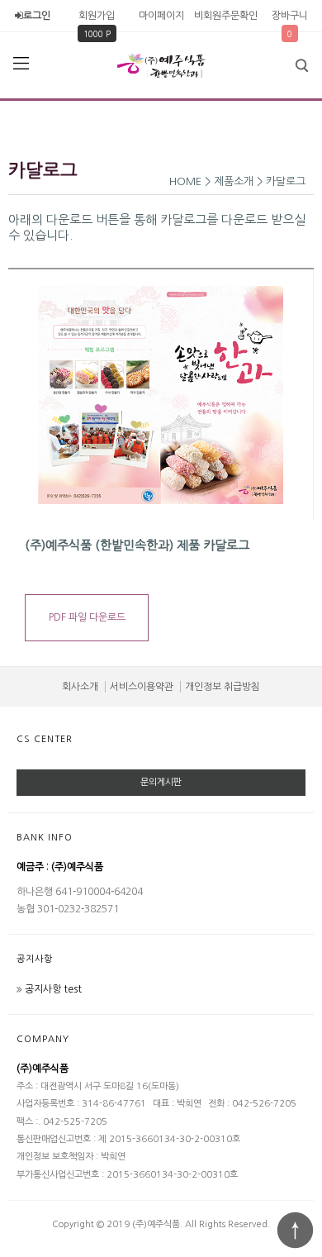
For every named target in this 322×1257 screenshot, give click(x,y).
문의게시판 (161, 782)
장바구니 (290, 16)
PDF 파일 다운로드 (87, 617)
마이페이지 (161, 16)
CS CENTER (45, 739)
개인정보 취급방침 (222, 687)
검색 (301, 65)
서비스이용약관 (141, 687)
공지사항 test (53, 989)
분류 (20, 63)
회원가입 (96, 16)
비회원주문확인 (226, 16)
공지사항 (35, 959)
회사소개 (80, 687)
